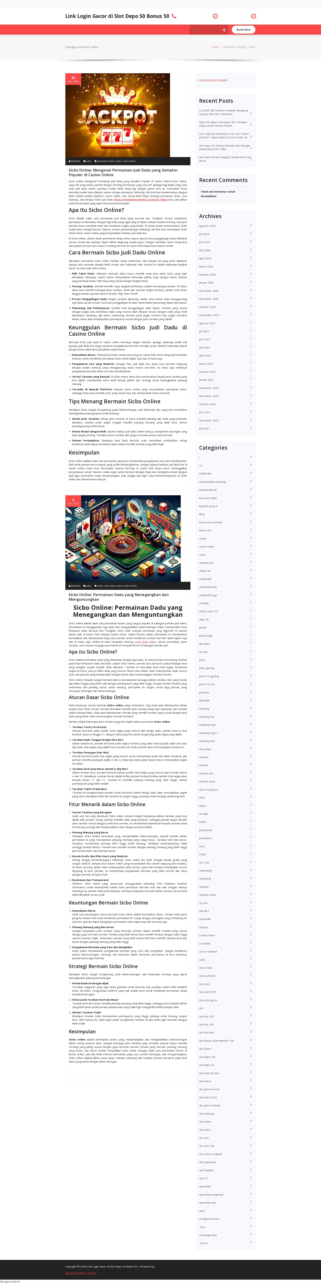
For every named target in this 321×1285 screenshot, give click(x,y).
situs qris (204, 984)
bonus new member (211, 522)
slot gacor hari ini (209, 1089)
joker (202, 660)
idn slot (203, 652)
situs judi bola (207, 975)
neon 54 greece (208, 789)
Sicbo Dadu (205, 967)
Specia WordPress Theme (80, 1273)
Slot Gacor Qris (208, 1097)
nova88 (203, 813)
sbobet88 (205, 919)
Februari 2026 (207, 274)
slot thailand (206, 1170)
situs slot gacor (208, 1000)
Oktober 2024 (207, 404)
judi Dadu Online (106, 161)
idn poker (204, 643)
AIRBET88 (205, 473)
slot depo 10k (207, 1057)
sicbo (88, 161)
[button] (224, 30)
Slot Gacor (205, 1081)
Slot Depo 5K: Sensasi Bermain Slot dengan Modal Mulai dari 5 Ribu (224, 147)
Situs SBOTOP (207, 992)
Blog (201, 514)
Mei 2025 (204, 347)
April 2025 (205, 355)
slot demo (205, 1048)
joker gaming (206, 668)
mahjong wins (207, 741)
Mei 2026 (204, 250)
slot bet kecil (206, 1032)
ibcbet (202, 627)
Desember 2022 (209, 420)
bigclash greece (208, 506)
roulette (204, 886)
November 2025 (209, 298)
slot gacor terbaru (210, 1105)
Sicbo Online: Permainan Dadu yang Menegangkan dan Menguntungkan (119, 597)
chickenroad (206, 562)
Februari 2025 (207, 371)
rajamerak (205, 878)
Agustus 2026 (207, 225)
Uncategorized (208, 1235)
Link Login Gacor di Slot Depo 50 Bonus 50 (117, 16)
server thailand (208, 951)
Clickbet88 (205, 579)
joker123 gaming (209, 676)
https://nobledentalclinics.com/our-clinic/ (141, 199)
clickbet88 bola (208, 587)
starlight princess (209, 1218)
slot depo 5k (206, 1065)
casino (202, 538)
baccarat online (208, 498)
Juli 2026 (204, 234)
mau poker (205, 749)
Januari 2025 (206, 379)
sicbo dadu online (113, 585)
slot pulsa (204, 1129)
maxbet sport (207, 781)
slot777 (203, 1178)
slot (201, 1008)
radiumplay (205, 870)
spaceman (205, 1186)
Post (202, 846)
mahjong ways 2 (208, 733)
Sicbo (119, 161)
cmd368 (204, 603)
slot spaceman (207, 1162)
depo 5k (204, 619)
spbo (202, 1210)
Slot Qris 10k (206, 1146)
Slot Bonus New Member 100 (216, 1040)
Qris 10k (204, 862)
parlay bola (205, 830)
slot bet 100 (206, 1016)
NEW (202, 797)
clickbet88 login (208, 595)
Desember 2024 (209, 388)
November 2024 (209, 396)
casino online (206, 546)
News (202, 805)
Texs (202, 1227)
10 (200, 465)
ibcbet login (206, 635)
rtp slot (203, 903)
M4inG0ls (75, 161)
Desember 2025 (209, 290)
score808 (204, 943)
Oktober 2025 (207, 307)
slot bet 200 (206, 1024)
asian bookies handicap (212, 481)
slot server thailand (210, 1154)
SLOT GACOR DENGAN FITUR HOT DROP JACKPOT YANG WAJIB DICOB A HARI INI (224, 135)
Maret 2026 (206, 266)
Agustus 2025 (207, 323)
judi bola (204, 692)
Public (202, 854)
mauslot (203, 757)
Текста (203, 1243)
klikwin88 (204, 700)
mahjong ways (207, 724)
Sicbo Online (129, 161)
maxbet (203, 765)
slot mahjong (206, 1113)
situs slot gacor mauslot (213, 79)
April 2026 (205, 258)
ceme (202, 554)
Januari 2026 (206, 282)
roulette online (207, 894)
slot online (205, 1121)
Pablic (202, 821)
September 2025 (209, 315)
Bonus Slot (205, 530)
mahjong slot (206, 716)
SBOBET (204, 911)
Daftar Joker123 (208, 611)
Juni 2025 (204, 339)
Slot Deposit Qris (209, 1073)
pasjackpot (205, 838)
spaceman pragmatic (211, 1194)
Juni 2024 (204, 412)
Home (215, 47)
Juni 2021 (204, 428)
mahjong (204, 708)
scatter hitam (207, 935)
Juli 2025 (204, 331)
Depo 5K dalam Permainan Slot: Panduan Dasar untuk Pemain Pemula (223, 123)
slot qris (204, 1137)
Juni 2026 (204, 242)
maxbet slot (206, 773)
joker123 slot (207, 684)
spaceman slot (207, 1202)
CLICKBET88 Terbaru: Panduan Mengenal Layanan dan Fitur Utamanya (223, 112)
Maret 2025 (206, 363)
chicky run (204, 570)
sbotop (203, 927)
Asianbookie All (208, 489)
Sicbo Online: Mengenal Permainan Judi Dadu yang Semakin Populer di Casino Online (123, 172)
